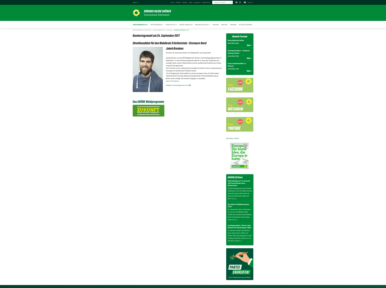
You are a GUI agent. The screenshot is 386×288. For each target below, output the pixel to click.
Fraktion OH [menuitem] (170, 25)
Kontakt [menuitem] (224, 25)
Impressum (197, 2)
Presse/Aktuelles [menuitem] (201, 25)
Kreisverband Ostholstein (142, 30)
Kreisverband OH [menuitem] (139, 25)
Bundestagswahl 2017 (181, 30)
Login (134, 2)
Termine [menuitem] (215, 25)
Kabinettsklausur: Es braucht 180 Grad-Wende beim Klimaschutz (239, 183)
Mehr (248, 45)
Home (172, 2)
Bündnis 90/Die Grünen (157, 11)
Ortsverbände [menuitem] (156, 25)
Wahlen (170, 30)
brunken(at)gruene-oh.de (180, 85)
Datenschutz (206, 2)
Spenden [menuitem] (233, 25)
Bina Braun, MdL (231, 138)
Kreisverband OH (159, 30)
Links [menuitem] (249, 2)
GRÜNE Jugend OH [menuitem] (186, 25)
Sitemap (184, 2)
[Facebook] (236, 2)
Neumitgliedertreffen (236, 40)
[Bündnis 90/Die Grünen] (136, 12)
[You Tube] (245, 2)
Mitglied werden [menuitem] (245, 25)
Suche (190, 2)
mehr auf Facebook (172, 81)
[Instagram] (240, 2)
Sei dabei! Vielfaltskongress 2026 (238, 205)
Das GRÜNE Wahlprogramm (148, 102)
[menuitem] (172, 2)
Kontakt (178, 2)
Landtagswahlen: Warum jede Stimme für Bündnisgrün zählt (239, 226)
